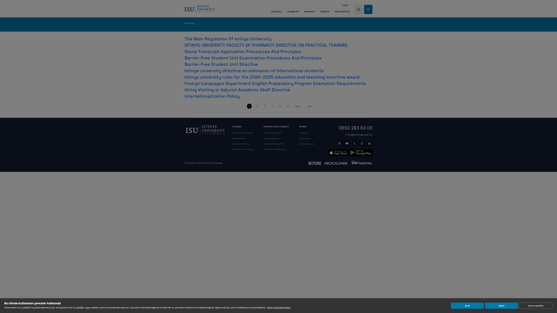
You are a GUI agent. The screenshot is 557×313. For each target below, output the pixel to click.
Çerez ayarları (536, 305)
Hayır (502, 305)
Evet (467, 305)
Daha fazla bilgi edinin (279, 307)
